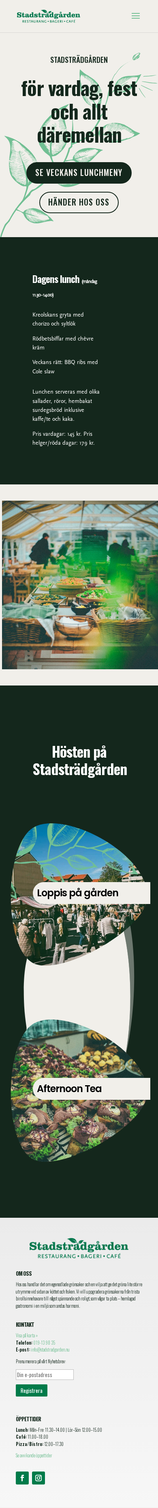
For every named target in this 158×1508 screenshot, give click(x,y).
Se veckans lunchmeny (79, 172)
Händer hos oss (79, 202)
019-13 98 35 (44, 1342)
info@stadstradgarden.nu (50, 1349)
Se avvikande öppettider (34, 1455)
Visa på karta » (27, 1335)
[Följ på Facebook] (22, 1478)
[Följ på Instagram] (38, 1478)
